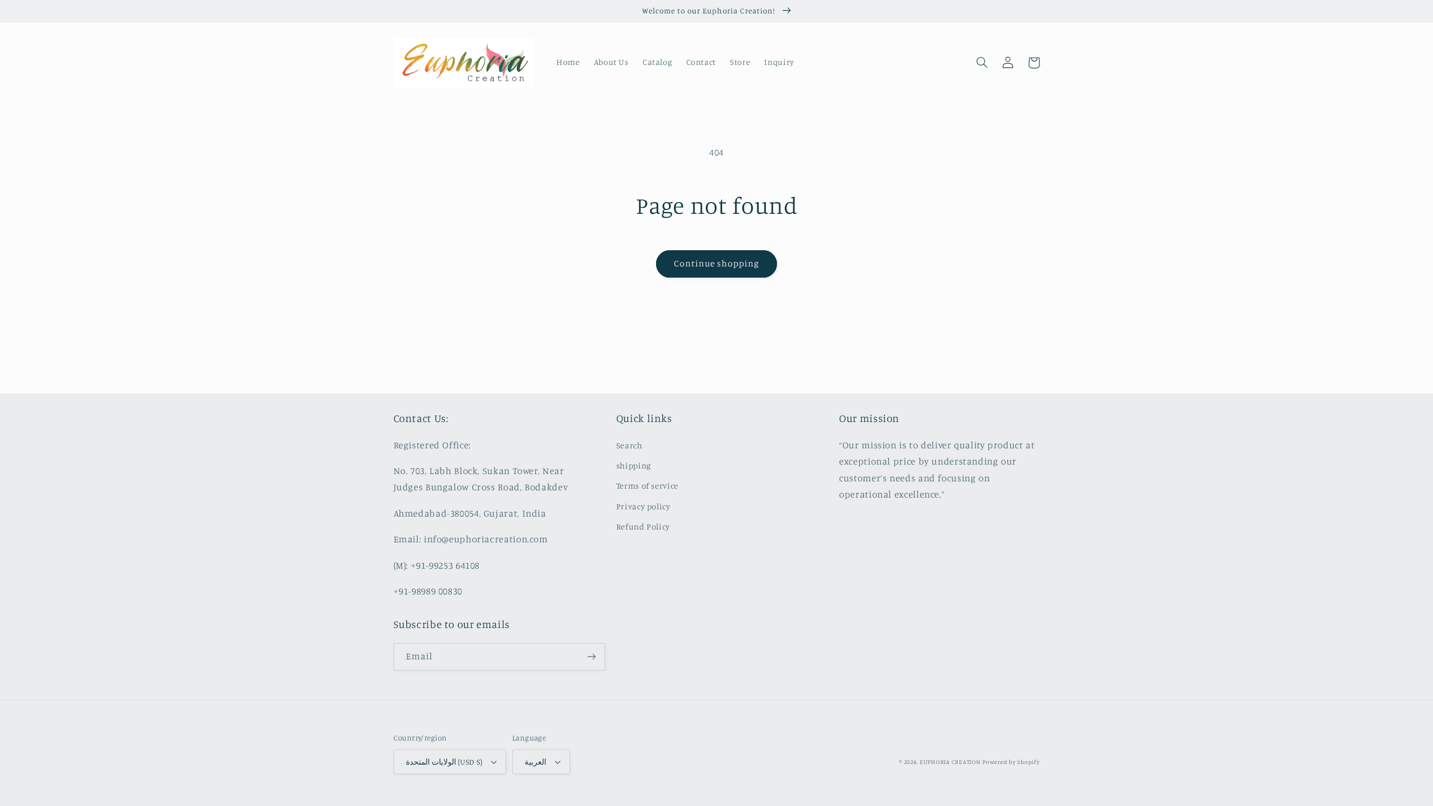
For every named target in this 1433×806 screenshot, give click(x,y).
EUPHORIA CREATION (950, 761)
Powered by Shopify (1010, 761)
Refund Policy (643, 526)
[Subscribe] (591, 657)
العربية (535, 761)
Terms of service (647, 485)
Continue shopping (717, 263)
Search (629, 445)
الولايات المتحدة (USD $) (444, 761)
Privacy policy (643, 506)
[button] (982, 63)
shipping (633, 465)
